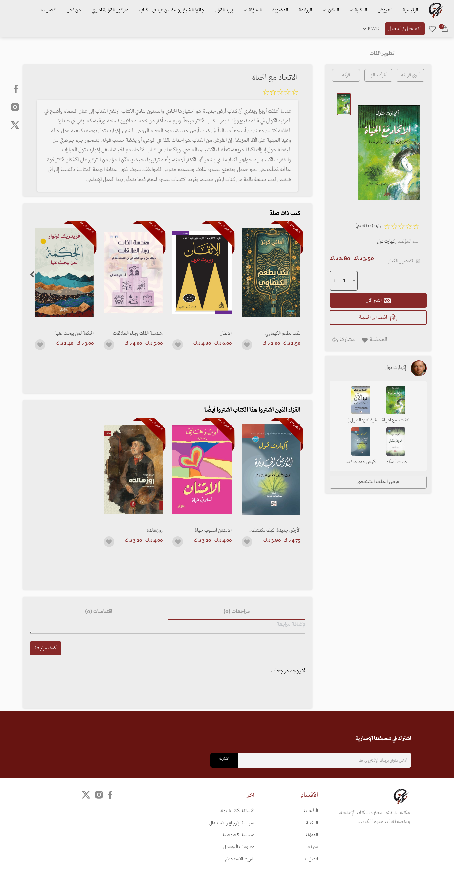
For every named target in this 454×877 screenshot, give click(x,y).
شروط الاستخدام (239, 859)
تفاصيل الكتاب (400, 261)
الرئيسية (410, 10)
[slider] (280, 93)
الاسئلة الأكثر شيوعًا (237, 810)
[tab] (236, 612)
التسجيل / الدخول (404, 28)
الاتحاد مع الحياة (395, 420)
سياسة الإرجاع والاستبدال (231, 823)
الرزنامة (305, 10)
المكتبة (360, 10)
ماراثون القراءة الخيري (110, 10)
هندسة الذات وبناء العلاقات (138, 333)
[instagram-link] (15, 107)
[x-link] (15, 125)
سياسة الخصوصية (238, 835)
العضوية (280, 10)
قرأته (346, 75)
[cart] (444, 29)
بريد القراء (224, 10)
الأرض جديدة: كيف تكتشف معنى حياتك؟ (275, 530)
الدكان (333, 10)
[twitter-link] (86, 795)
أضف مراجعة (46, 648)
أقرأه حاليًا (378, 75)
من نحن (74, 10)
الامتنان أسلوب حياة (213, 530)
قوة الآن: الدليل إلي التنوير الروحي (361, 421)
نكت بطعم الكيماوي (282, 333)
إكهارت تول (386, 241)
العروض (385, 10)
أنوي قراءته (410, 75)
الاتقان (225, 333)
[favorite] (432, 29)
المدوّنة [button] (255, 10)
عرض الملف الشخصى (378, 482)
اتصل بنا (48, 10)
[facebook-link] (16, 89)
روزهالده (155, 530)
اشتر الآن (374, 300)
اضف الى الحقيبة (373, 317)
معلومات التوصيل (238, 846)
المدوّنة (311, 835)
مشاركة (346, 340)
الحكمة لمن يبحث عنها (74, 333)
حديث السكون (396, 461)
